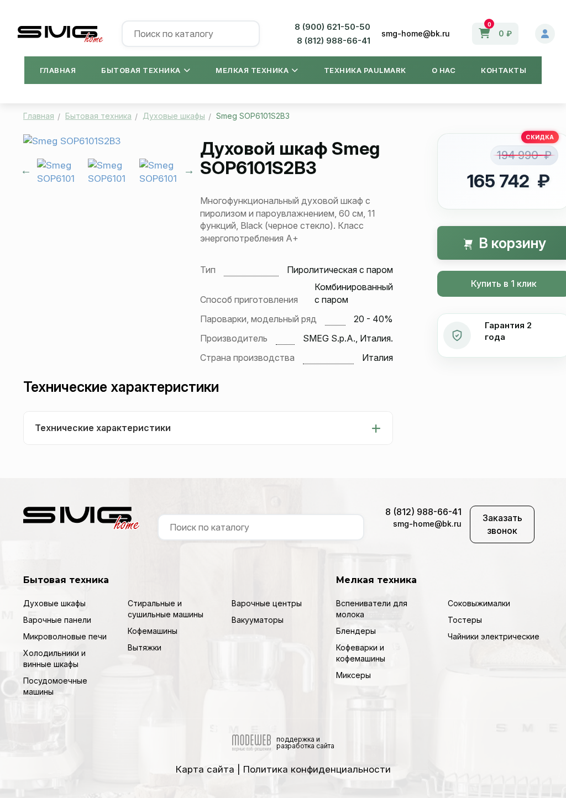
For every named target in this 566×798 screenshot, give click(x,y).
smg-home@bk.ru (415, 33)
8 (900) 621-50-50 (332, 27)
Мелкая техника (252, 70)
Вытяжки (144, 647)
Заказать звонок (502, 524)
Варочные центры (267, 603)
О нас (444, 70)
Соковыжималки (479, 603)
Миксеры (353, 675)
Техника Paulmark (365, 70)
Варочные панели (57, 619)
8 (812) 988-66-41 (333, 40)
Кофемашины (152, 631)
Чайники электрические (493, 636)
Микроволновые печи (65, 636)
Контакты (503, 70)
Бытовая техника (141, 70)
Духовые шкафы (54, 603)
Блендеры (356, 631)
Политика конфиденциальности (317, 769)
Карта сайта (205, 769)
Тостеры (465, 619)
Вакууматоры (258, 619)
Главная (58, 70)
